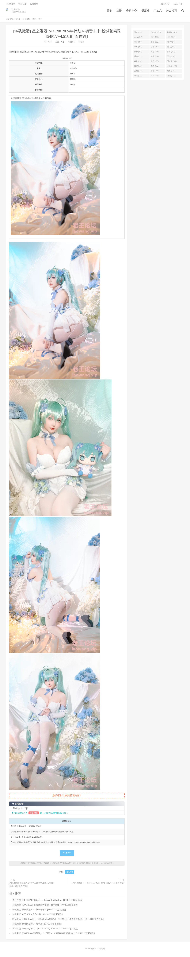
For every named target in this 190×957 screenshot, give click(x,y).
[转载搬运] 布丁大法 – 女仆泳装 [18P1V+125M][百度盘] (37, 914)
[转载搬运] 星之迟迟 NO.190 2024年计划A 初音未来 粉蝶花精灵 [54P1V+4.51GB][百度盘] (78, 863)
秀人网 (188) (172, 61)
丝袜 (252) (155, 47)
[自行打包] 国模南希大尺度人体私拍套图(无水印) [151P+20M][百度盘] (31, 884)
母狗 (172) (155, 66)
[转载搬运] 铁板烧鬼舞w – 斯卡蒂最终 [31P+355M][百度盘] (39, 909)
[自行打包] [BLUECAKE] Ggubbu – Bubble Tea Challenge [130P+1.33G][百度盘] (47, 900)
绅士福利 (171, 10)
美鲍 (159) (138, 71)
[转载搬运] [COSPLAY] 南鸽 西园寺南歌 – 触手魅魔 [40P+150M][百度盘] (45, 905)
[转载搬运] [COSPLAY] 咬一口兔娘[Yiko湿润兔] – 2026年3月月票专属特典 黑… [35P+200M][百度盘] (58, 919)
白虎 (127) (171, 76)
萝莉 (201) (155, 56)
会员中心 (131, 10)
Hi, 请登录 (10, 4)
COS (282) (138, 47)
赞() (68, 853)
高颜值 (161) (172, 66)
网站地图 (101, 949)
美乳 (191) (138, 61)
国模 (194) (171, 56)
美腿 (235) (138, 52)
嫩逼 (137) (138, 76)
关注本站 (178, 4)
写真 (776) (138, 32)
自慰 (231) (155, 52)
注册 (119, 10)
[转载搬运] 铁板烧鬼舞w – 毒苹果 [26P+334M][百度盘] (37, 924)
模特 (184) (138, 66)
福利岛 (7, 10)
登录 (109, 10)
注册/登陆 (33, 813)
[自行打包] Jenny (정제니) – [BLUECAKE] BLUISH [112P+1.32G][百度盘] (45, 928)
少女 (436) (171, 37)
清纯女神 (69, 872)
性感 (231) (171, 52)
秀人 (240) (171, 47)
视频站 (145, 10)
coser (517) (138, 37)
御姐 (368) (155, 42)
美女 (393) (138, 42)
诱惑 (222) (138, 56)
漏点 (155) (155, 71)
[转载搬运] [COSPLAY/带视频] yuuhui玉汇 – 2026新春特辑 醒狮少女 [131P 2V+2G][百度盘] (53, 933)
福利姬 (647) (172, 32)
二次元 (158, 10)
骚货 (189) (155, 61)
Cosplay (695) (156, 32)
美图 (34, 19)
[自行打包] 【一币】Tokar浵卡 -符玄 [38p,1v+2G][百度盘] (98, 883)
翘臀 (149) (171, 71)
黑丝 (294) (171, 42)
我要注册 (22, 4)
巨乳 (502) (155, 37)
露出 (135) (155, 76)
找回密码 (34, 4)
